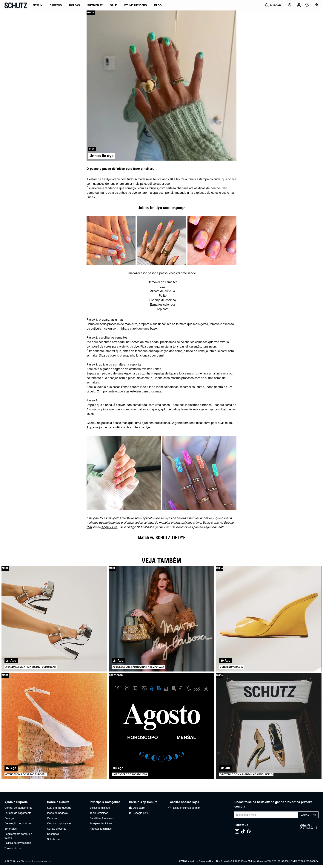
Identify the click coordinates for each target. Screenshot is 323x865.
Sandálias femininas (101, 818)
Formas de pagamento (17, 812)
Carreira (52, 818)
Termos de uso (13, 848)
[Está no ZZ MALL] (309, 828)
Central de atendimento (18, 807)
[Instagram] (237, 831)
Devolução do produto (17, 823)
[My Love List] (307, 6)
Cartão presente (56, 828)
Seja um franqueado (59, 807)
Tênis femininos (99, 812)
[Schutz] (15, 5)
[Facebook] (248, 831)
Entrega (9, 818)
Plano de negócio (57, 812)
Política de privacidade (17, 842)
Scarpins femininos (101, 823)
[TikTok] (243, 831)
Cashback (53, 833)
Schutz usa (53, 839)
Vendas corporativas (59, 823)
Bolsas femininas (100, 807)
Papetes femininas (101, 828)
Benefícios (10, 828)
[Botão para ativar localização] (290, 5)
